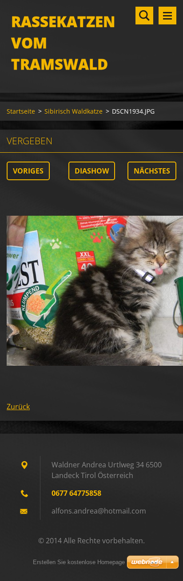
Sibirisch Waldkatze (73, 111)
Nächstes (152, 171)
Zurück (18, 406)
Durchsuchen (144, 15)
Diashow (92, 171)
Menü (167, 15)
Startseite (21, 111)
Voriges (28, 171)
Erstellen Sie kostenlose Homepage (79, 562)
